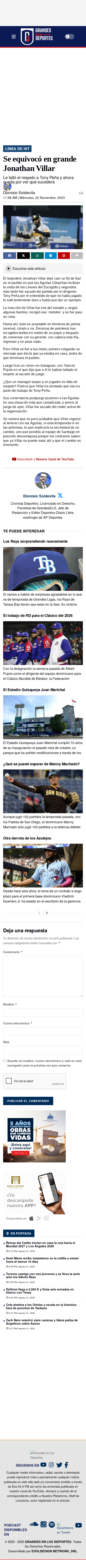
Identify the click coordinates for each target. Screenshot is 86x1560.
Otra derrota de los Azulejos (27, 838)
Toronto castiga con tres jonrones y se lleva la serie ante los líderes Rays (43, 1275)
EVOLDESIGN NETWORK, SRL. (55, 1551)
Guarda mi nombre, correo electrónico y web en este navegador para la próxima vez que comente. (44, 1063)
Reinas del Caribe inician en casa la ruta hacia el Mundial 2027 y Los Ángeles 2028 (40, 1244)
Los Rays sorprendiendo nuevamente (35, 541)
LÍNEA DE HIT (17, 148)
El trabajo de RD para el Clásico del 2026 (37, 615)
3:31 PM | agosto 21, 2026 (21, 1313)
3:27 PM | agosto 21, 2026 (21, 1328)
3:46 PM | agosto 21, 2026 (21, 1297)
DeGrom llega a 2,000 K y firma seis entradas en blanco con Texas (40, 1290)
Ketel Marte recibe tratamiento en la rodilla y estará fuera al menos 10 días (42, 1259)
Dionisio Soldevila (19, 192)
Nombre (10, 1004)
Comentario (13, 952)
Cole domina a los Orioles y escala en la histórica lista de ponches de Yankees (41, 1306)
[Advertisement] (43, 95)
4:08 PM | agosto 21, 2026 (21, 1266)
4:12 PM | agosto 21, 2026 (21, 1251)
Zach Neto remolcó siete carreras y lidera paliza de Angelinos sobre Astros (42, 1321)
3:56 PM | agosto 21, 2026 (21, 1282)
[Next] (47, 913)
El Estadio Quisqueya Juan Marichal (34, 689)
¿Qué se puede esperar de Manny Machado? (41, 764)
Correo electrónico (18, 1023)
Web (6, 1042)
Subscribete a (45, 459)
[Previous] (39, 913)
